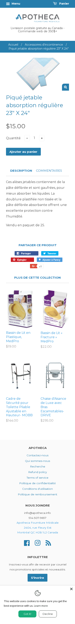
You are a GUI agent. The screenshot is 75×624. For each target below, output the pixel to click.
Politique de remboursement (37, 494)
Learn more (41, 605)
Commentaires (49, 170)
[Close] (71, 589)
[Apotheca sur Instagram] (38, 542)
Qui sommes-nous (37, 460)
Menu (15, 3)
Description (21, 170)
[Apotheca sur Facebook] (27, 542)
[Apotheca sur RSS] (48, 542)
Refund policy (37, 472)
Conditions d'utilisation (37, 488)
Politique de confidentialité (37, 483)
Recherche (37, 466)
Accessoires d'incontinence (44, 44)
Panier (63, 3)
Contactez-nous (37, 455)
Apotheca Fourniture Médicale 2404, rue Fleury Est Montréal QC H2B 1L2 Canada (38, 527)
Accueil (13, 44)
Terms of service (37, 477)
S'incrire (37, 578)
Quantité (13, 138)
